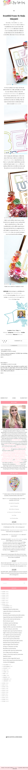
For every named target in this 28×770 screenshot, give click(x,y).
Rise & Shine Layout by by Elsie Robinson (13, 660)
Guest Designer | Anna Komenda (10, 644)
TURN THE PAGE (18, 458)
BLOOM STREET (7, 456)
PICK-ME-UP (11, 458)
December (6, 605)
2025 (4, 593)
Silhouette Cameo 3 (20, 295)
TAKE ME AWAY (8, 459)
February (6, 679)
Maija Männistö (13, 24)
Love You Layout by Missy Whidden (11, 636)
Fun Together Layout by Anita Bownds (12, 634)
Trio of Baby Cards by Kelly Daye (10, 652)
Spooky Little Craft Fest (18, 539)
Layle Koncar (6, 566)
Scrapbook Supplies (14, 503)
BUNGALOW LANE (5, 455)
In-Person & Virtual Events (14, 512)
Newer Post (4, 397)
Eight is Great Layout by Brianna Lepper (12, 632)
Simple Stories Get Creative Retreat (18, 530)
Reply (2, 357)
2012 (3, 694)
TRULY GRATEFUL (14, 293)
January (6, 680)
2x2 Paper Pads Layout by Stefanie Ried (12, 650)
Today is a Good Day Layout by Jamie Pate (13, 654)
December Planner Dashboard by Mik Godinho (14, 615)
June (5, 671)
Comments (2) (18, 340)
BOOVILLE (18, 446)
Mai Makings (9, 334)
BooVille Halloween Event (15, 534)
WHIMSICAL (5, 458)
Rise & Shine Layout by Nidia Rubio (11, 638)
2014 (3, 690)
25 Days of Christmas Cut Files (10, 646)
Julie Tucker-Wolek (6, 349)
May (4, 673)
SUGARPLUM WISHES (20, 452)
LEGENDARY (8, 449)
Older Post (23, 397)
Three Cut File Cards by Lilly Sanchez (11, 619)
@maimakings (16, 332)
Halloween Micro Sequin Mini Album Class (13, 548)
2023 (4, 597)
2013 (3, 692)
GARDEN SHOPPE (15, 453)
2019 (3, 604)
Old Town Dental (16, 440)
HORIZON (22, 456)
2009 (4, 699)
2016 (3, 686)
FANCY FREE (18, 459)
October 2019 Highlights (9, 662)
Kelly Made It (4, 362)
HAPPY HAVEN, (17, 450)
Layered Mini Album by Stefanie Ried (11, 611)
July (4, 670)
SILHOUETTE (16, 462)
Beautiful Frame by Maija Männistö (11, 642)
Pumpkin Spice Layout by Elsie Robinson (12, 630)
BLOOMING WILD (6, 453)
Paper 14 (17, 164)
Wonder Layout (6, 613)
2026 (4, 591)
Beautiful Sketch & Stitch (13, 297)
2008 (4, 701)
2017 (3, 685)
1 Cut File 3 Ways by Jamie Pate (10, 628)
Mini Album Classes (14, 509)
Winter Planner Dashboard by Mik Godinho (13, 640)
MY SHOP (18, 464)
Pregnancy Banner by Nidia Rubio (10, 609)
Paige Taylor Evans (7, 767)
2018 (3, 683)
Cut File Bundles (14, 518)
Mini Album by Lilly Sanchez (9, 648)
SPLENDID (22, 453)
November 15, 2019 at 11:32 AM (8, 364)
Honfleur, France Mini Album (9, 625)
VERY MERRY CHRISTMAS (13, 447)
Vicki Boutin (24, 564)
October (6, 664)
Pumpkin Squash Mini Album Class (12, 542)
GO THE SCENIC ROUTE (21, 455)
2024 (4, 595)
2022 (4, 598)
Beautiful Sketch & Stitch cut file (11, 93)
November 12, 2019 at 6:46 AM (8, 351)
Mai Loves (20, 334)
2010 (3, 697)
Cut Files (14, 515)
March (5, 677)
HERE (21, 531)
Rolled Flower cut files (9, 160)
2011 (3, 695)
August (5, 668)
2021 (3, 600)
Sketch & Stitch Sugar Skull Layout (11, 658)
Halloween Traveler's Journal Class (11, 545)
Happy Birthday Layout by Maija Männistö (13, 617)
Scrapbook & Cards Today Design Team (12, 461)
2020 (4, 602)
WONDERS (12, 455)
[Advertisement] (14, 718)
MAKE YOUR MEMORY (9, 444)
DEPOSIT (24, 524)
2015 (3, 688)
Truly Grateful (9, 28)
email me (3, 555)
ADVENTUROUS (10, 452)
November (6, 607)
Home (14, 397)
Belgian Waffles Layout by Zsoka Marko (12, 626)
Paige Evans (18, 564)
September (6, 666)
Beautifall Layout (7, 656)
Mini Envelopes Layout (8, 621)
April (5, 675)
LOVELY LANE (23, 447)
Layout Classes (14, 506)
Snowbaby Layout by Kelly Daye (10, 623)
